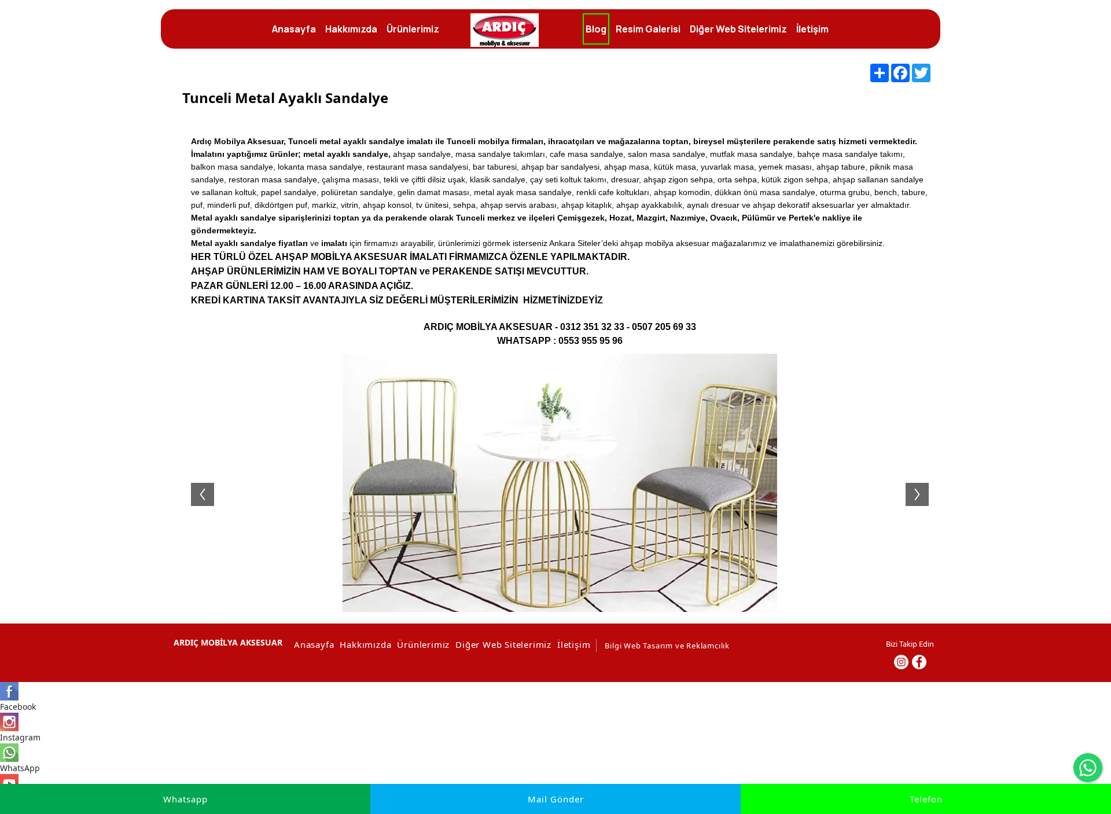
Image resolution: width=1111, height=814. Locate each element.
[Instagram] (901, 662)
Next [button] (923, 483)
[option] (560, 483)
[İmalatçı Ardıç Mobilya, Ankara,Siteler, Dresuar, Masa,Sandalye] (504, 30)
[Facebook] (919, 662)
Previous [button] (197, 483)
